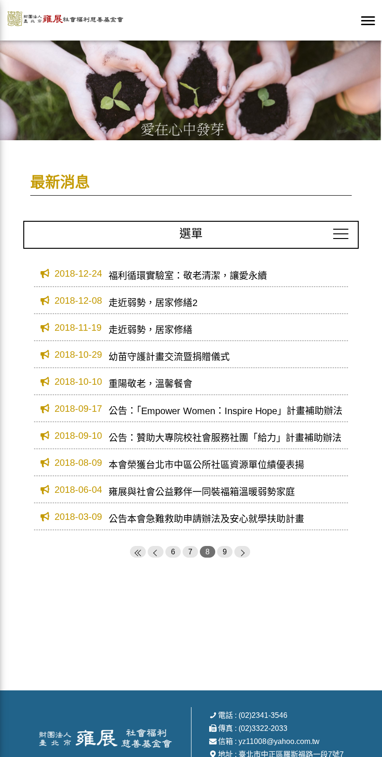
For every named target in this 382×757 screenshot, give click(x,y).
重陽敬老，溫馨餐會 (150, 384)
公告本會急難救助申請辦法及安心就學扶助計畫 (206, 519)
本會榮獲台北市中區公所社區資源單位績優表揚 (206, 465)
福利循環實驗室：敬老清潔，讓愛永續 (188, 276)
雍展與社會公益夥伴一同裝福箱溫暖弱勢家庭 (202, 492)
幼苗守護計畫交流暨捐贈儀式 (169, 357)
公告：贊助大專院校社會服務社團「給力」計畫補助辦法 (225, 438)
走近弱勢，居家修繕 (150, 330)
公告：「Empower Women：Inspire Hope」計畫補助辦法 (225, 411)
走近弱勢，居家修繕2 (153, 303)
